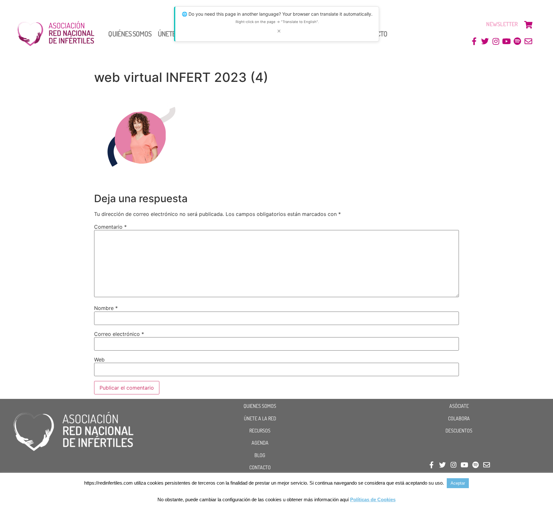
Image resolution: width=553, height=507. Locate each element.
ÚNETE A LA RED (260, 418)
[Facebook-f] (474, 41)
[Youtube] (506, 41)
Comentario (110, 226)
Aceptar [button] (458, 483)
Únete (167, 33)
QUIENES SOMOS (260, 406)
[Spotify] (517, 41)
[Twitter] (485, 41)
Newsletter (502, 24)
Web (99, 359)
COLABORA (459, 418)
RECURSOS (259, 430)
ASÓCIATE (459, 406)
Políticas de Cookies (373, 499)
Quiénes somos (129, 33)
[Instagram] (496, 41)
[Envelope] (528, 41)
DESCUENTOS (458, 430)
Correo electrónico (119, 334)
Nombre (106, 308)
